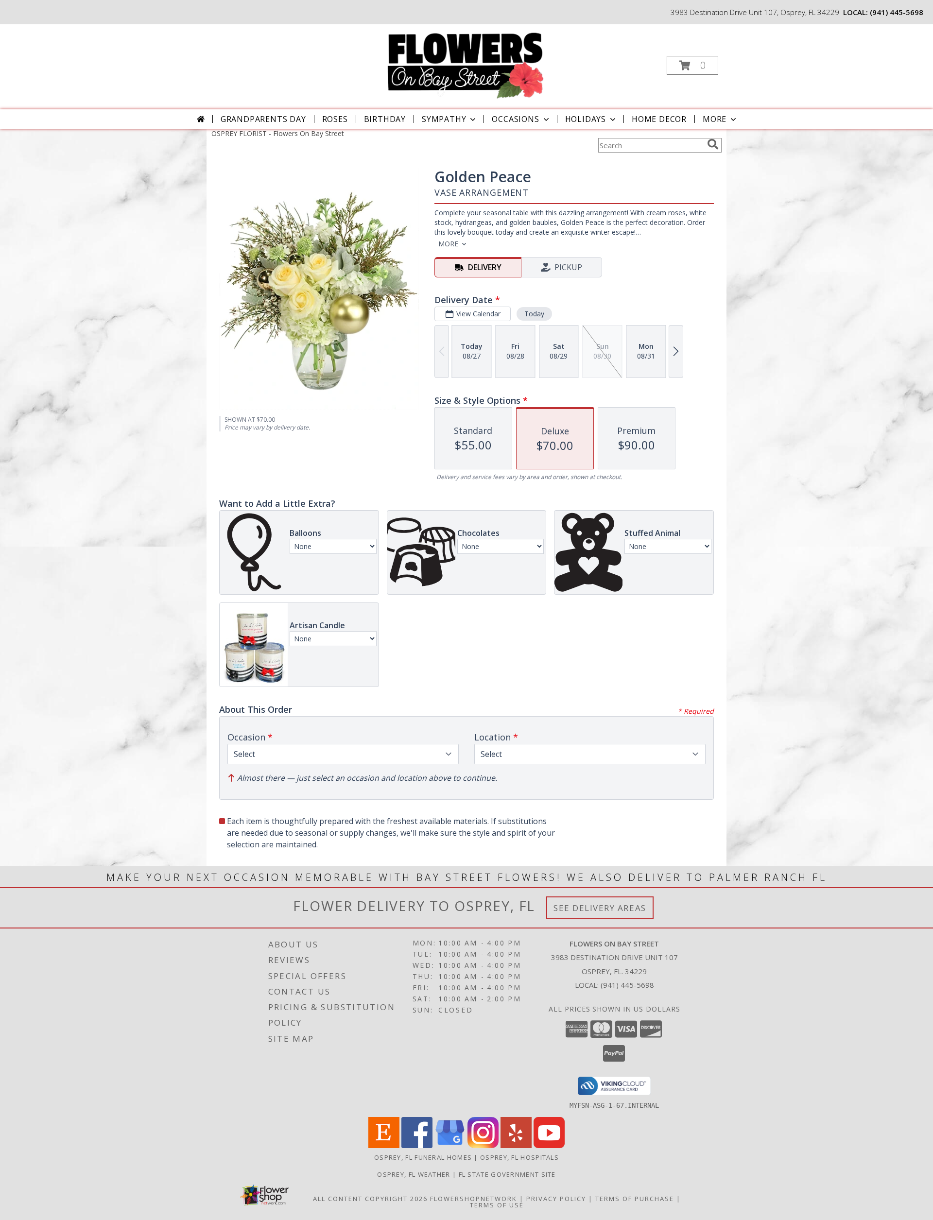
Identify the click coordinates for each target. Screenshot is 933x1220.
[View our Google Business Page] (450, 1145)
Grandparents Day (263, 119)
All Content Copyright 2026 (370, 1198)
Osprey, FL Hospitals (519, 1157)
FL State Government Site (507, 1174)
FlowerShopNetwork (473, 1198)
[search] (713, 144)
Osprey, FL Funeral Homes (423, 1157)
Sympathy (444, 119)
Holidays (585, 119)
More (714, 119)
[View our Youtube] (549, 1145)
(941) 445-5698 (896, 12)
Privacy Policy (556, 1198)
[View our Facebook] (416, 1145)
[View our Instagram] (483, 1145)
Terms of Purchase (634, 1198)
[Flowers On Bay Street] (465, 62)
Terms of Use (497, 1205)
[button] (692, 65)
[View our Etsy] (383, 1145)
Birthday (385, 119)
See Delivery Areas (599, 907)
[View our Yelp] (516, 1145)
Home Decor (659, 119)
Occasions (515, 119)
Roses (335, 119)
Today (534, 313)
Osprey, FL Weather (413, 1174)
